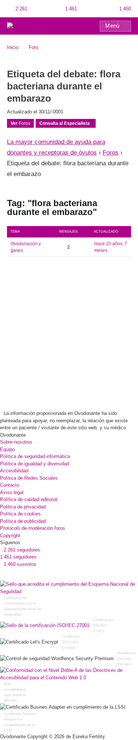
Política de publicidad (23, 521)
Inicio (12, 47)
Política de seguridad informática (35, 456)
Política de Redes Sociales (29, 478)
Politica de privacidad (23, 507)
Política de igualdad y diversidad (34, 463)
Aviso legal (12, 492)
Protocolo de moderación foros (32, 528)
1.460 (124, 8)
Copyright (10, 535)
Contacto (9, 485)
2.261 (20, 8)
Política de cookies (20, 514)
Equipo (7, 449)
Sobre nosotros (16, 442)
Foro (33, 47)
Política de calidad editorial (28, 499)
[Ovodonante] (23, 25)
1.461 (70, 8)
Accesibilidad (14, 470)
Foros (20, 123)
